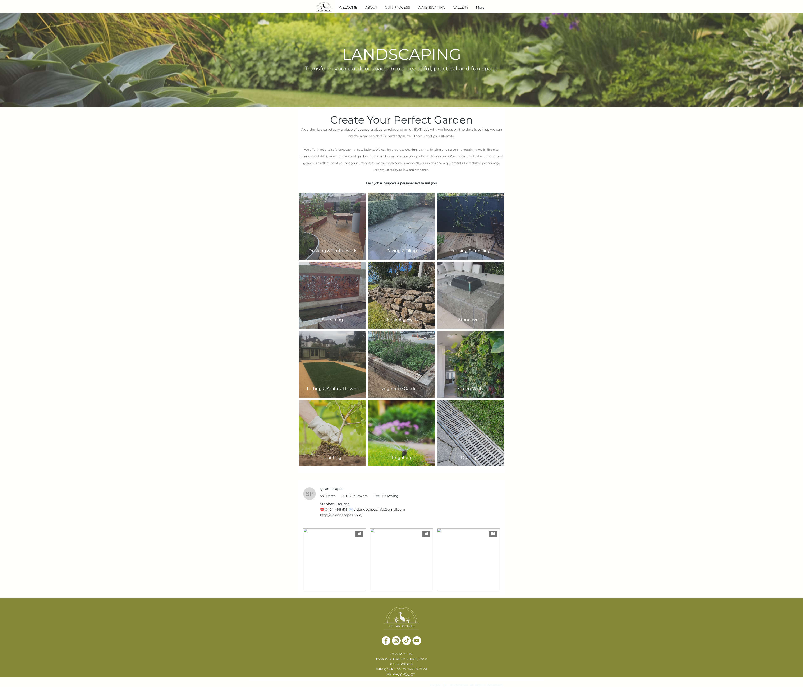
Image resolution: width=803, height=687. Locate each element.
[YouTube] (416, 640)
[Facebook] (386, 640)
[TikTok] (406, 640)
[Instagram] (396, 640)
